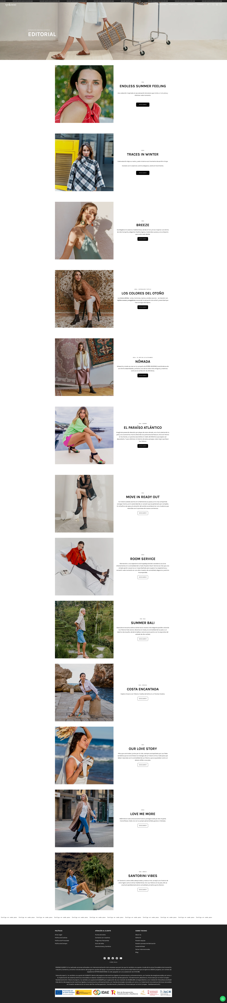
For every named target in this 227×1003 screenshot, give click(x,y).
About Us (138, 935)
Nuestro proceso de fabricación (145, 943)
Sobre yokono (141, 931)
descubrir (143, 239)
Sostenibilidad (140, 946)
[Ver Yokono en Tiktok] (108, 958)
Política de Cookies (61, 937)
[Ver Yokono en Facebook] (112, 958)
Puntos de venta (100, 935)
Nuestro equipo (140, 940)
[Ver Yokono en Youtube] (121, 958)
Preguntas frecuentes (102, 940)
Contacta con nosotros (102, 937)
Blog (136, 952)
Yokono (115, 962)
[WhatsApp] (223, 999)
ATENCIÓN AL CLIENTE (103, 931)
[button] (173, 4)
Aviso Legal (58, 935)
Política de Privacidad (62, 940)
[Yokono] (10, 4)
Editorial (138, 937)
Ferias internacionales (142, 949)
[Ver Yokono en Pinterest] (117, 958)
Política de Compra (61, 943)
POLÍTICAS (58, 931)
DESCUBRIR (143, 104)
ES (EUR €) (200, 4)
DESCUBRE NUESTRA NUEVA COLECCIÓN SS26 (23, 1)
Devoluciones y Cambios (103, 946)
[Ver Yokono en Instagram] (104, 958)
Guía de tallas (99, 943)
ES (208, 4)
